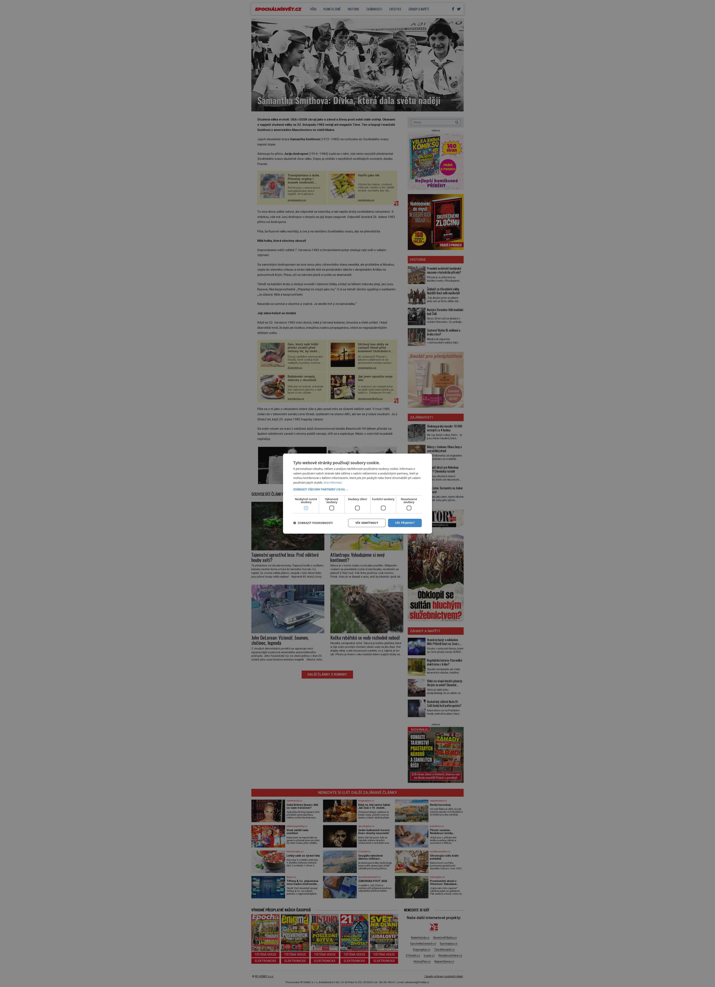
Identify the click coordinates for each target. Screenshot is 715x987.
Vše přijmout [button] (405, 523)
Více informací (333, 482)
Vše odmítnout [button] (366, 523)
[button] (357, 489)
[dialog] (357, 493)
